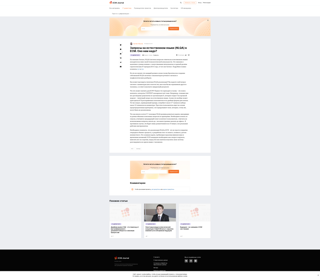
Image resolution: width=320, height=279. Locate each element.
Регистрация (206, 2)
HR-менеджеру (186, 8)
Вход (199, 2)
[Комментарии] (120, 45)
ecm (132, 148)
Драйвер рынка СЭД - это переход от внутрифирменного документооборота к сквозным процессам (125, 229)
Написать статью (190, 2)
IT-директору (126, 8)
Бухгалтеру (174, 8)
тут (138, 69)
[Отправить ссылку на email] (120, 66)
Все (114, 8)
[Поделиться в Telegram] (120, 62)
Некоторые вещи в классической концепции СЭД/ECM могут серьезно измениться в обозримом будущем (159, 229)
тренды (138, 148)
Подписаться (174, 28)
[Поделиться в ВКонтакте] (120, 58)
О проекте (157, 257)
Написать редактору (160, 270)
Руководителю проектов (142, 8)
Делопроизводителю (161, 8)
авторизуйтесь (156, 189)
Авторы (156, 267)
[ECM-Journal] (122, 258)
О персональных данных (161, 260)
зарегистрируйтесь (168, 189)
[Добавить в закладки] (120, 49)
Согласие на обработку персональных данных (160, 263)
